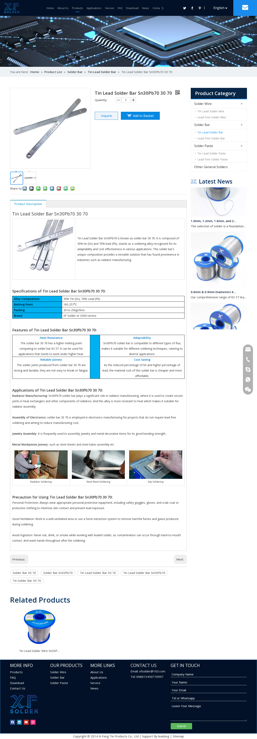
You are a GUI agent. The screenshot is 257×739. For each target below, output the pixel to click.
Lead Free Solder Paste (212, 159)
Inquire (106, 116)
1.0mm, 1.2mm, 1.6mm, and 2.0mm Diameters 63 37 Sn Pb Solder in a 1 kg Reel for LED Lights (213, 216)
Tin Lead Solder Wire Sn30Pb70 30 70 (39, 651)
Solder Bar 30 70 (24, 573)
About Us (62, 8)
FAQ (120, 8)
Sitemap (178, 736)
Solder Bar (202, 125)
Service (109, 8)
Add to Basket (143, 116)
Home (50, 8)
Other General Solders (211, 167)
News (145, 8)
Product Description (28, 204)
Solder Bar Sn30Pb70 (58, 573)
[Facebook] (192, 8)
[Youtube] (26, 722)
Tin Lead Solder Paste (211, 153)
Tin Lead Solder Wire (210, 111)
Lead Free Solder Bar (211, 138)
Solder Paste (203, 146)
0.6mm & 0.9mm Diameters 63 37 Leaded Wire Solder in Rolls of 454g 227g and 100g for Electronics (213, 287)
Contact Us (159, 8)
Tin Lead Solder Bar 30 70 (98, 573)
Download (132, 8)
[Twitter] (184, 8)
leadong (163, 736)
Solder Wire (203, 104)
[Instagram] (33, 722)
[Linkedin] (19, 722)
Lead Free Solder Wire (211, 117)
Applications (94, 8)
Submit (181, 726)
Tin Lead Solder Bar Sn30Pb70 (144, 573)
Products (77, 8)
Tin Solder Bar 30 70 (27, 581)
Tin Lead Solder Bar (210, 132)
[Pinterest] (200, 8)
